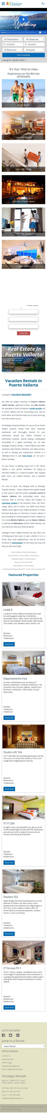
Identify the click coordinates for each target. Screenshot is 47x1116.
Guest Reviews (7, 1059)
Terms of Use (35, 1107)
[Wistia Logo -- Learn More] (40, 32)
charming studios (9, 503)
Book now (9, 644)
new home (27, 456)
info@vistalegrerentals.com (12, 1098)
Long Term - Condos (23, 137)
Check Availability (23, 55)
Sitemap (9, 1109)
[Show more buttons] (44, 32)
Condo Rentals (23, 105)
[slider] (21, 32)
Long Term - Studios (24, 234)
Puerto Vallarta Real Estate (12, 1069)
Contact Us (6, 1056)
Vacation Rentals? (21, 394)
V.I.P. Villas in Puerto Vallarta (23, 201)
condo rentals (36, 408)
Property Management (11, 1066)
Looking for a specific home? (13, 60)
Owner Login (7, 1062)
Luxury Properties (23, 266)
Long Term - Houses (23, 169)
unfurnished (17, 543)
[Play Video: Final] (23, 19)
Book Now (9, 789)
